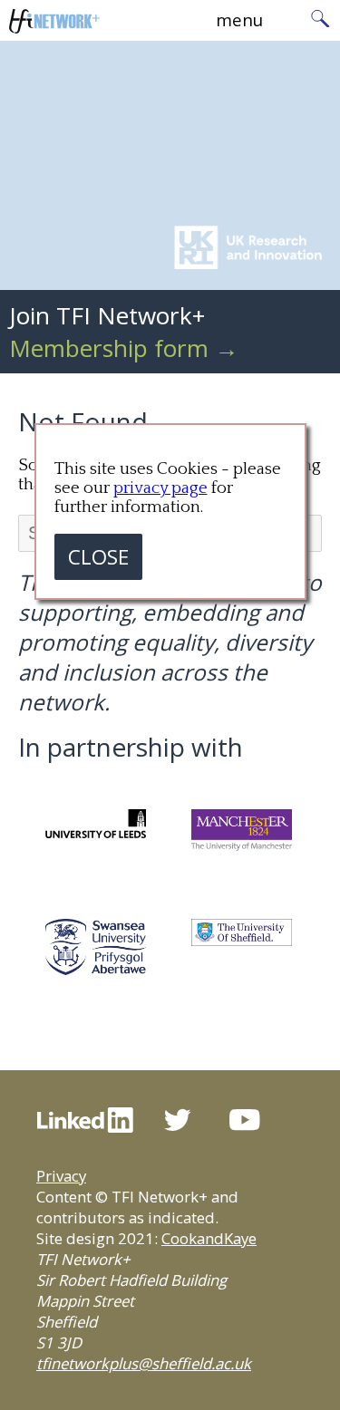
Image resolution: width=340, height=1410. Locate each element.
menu (239, 19)
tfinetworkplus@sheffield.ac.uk (143, 1363)
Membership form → (123, 348)
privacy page (160, 487)
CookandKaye (209, 1238)
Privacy (61, 1175)
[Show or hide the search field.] (319, 20)
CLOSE (98, 557)
